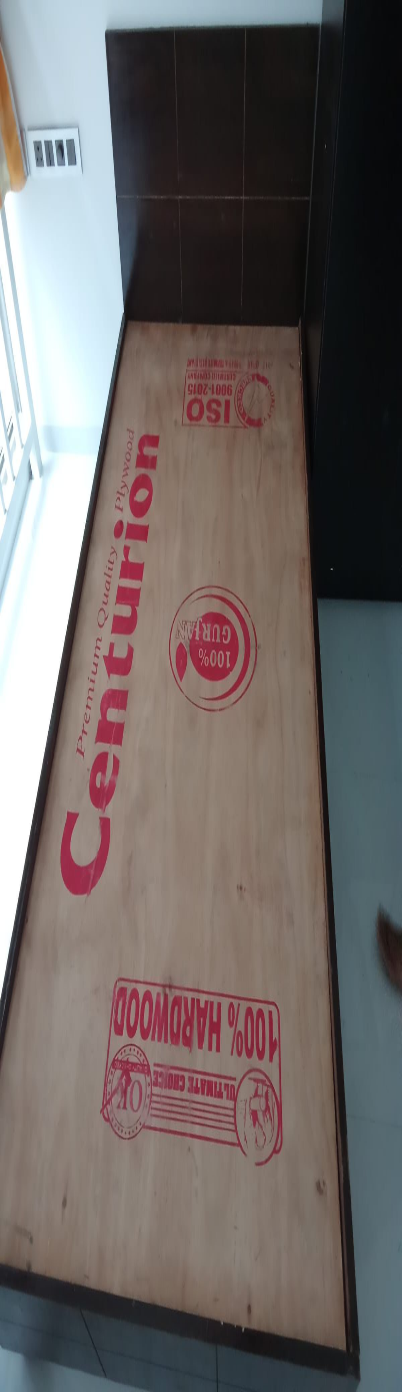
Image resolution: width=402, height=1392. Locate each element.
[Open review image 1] (4, 994)
